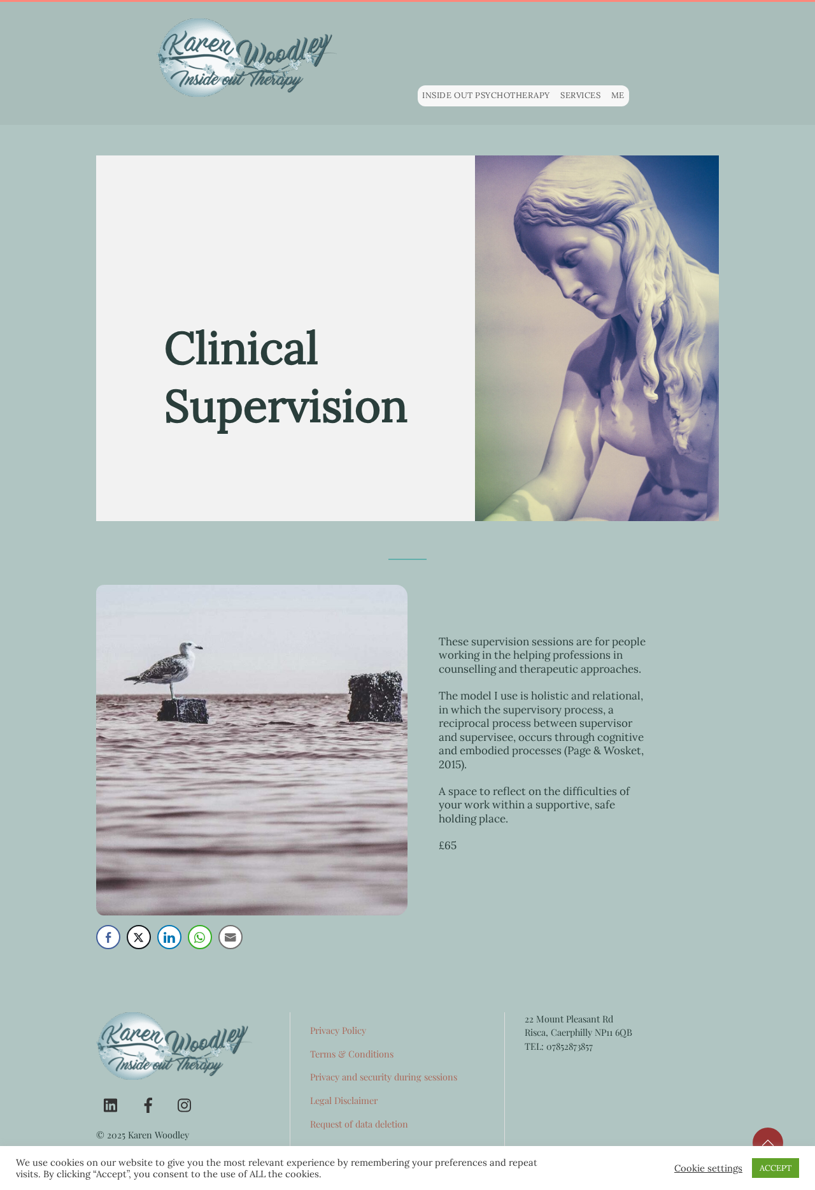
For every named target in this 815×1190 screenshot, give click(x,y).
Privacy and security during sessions (383, 1076)
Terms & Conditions (351, 1053)
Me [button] (618, 95)
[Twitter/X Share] (139, 937)
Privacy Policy (338, 1030)
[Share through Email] (230, 937)
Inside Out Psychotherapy (485, 95)
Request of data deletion (359, 1123)
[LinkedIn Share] (169, 937)
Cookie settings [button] (708, 1168)
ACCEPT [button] (775, 1168)
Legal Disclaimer (344, 1100)
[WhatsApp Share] (200, 937)
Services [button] (580, 95)
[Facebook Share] (108, 937)
